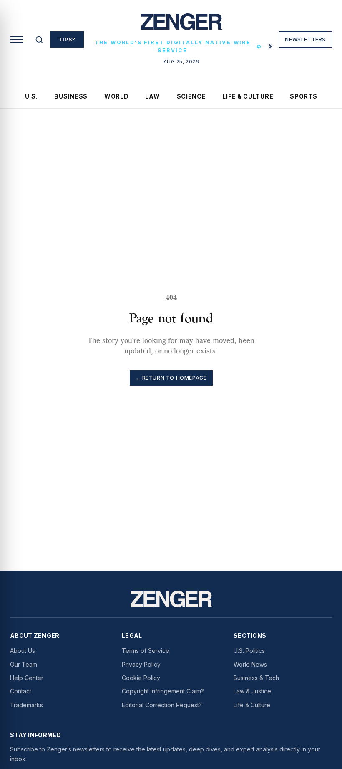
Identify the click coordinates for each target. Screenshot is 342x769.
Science (191, 96)
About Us (22, 650)
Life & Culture (247, 96)
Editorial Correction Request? (162, 704)
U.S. (31, 96)
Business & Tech (256, 677)
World (116, 96)
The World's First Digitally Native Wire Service (178, 46)
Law (152, 96)
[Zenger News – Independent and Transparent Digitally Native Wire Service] (171, 599)
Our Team (23, 664)
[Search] (39, 40)
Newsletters (305, 39)
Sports (303, 96)
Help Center (26, 677)
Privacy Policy (141, 664)
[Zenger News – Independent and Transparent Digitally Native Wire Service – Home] (181, 25)
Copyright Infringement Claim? (163, 691)
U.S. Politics (249, 650)
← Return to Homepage (171, 378)
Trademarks (26, 704)
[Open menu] (16, 39)
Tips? (66, 39)
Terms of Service (145, 650)
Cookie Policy (141, 677)
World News (250, 664)
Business (71, 96)
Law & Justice (252, 691)
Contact (20, 691)
